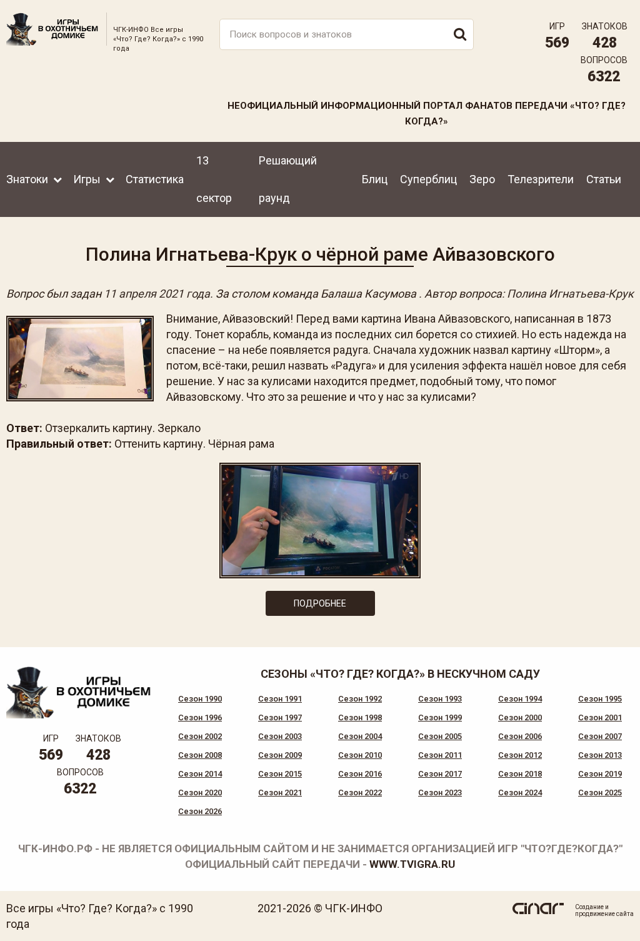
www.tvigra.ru (412, 864)
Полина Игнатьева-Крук (570, 293)
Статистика (155, 179)
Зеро (482, 179)
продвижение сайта (604, 913)
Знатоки (27, 179)
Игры (87, 179)
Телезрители (541, 179)
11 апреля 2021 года (157, 293)
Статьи (603, 179)
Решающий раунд (288, 179)
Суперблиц (428, 179)
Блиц (375, 179)
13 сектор (214, 179)
